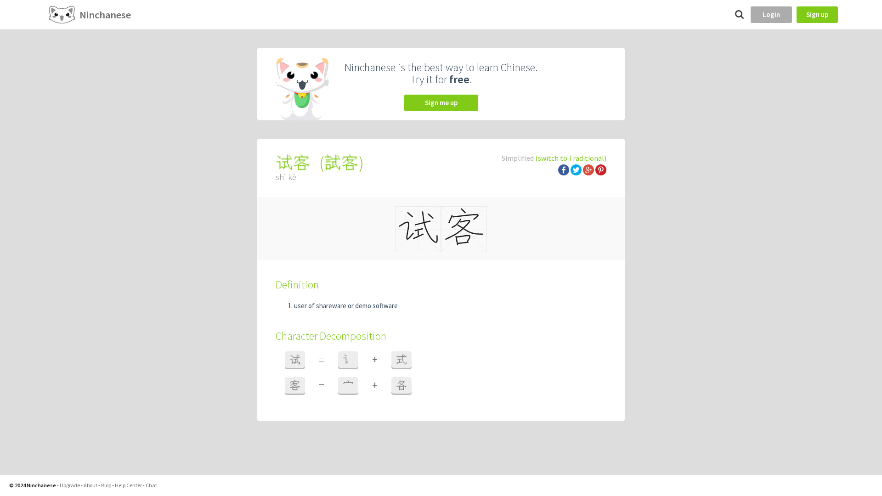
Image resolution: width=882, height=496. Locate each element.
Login (771, 14)
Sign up (817, 14)
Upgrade (70, 485)
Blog (106, 485)
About (90, 485)
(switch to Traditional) (570, 158)
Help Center (128, 485)
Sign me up (441, 102)
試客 (341, 163)
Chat (151, 485)
